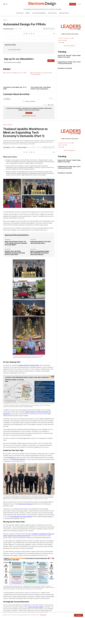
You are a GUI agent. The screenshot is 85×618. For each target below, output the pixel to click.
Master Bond (61, 40)
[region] (29, 101)
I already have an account (29, 115)
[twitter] (29, 33)
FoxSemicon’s (12, 457)
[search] (7, 4)
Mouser (60, 42)
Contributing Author (8, 28)
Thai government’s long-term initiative (21, 516)
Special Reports (52, 13)
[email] (33, 33)
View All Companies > (70, 45)
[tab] (7, 98)
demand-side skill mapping (35, 607)
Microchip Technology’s (26, 504)
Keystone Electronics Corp (65, 38)
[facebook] (24, 33)
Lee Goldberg (6, 147)
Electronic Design (22, 147)
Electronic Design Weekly (39, 13)
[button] (4, 4)
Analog (5, 20)
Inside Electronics (64, 13)
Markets (28, 13)
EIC (52, 512)
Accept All (78, 615)
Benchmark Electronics (18, 459)
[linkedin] (26, 33)
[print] (54, 33)
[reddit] (31, 33)
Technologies (19, 13)
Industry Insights (7, 124)
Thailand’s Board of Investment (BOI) (28, 365)
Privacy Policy (43, 614)
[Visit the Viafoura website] (51, 104)
